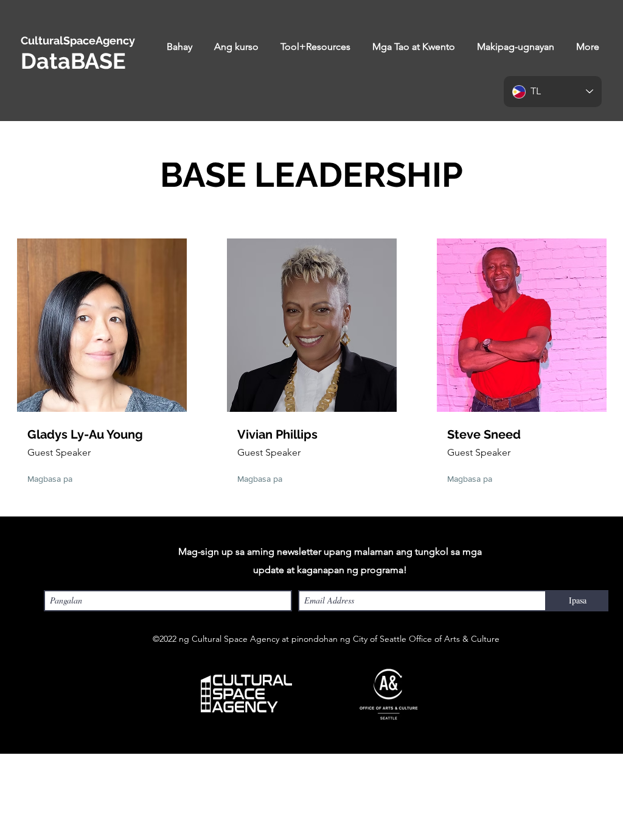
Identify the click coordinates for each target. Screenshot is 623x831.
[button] (236, 47)
